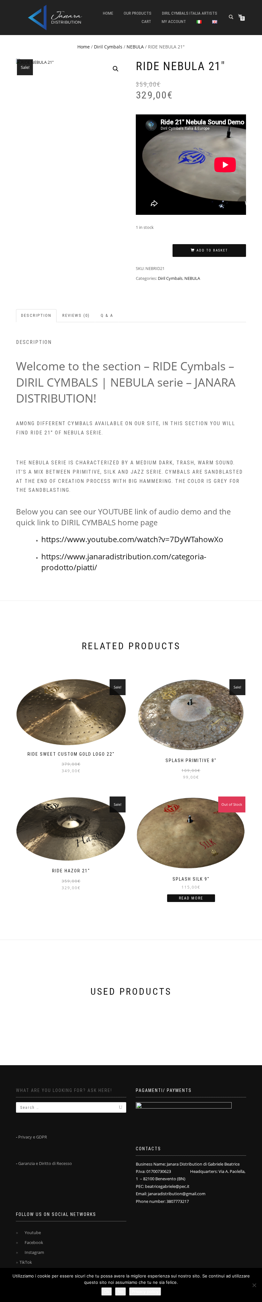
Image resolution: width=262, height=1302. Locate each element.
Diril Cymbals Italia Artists (189, 13)
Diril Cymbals (108, 47)
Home (108, 13)
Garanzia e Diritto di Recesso (45, 1163)
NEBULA (135, 47)
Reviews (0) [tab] (76, 315)
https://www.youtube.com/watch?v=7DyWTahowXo (132, 539)
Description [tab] (36, 315)
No (120, 1291)
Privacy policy (145, 1291)
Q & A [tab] (107, 315)
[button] (115, 69)
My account (174, 21)
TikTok (25, 1262)
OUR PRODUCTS (137, 13)
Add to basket (212, 250)
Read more (191, 898)
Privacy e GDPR (32, 1137)
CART (146, 21)
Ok (106, 1291)
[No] (254, 1285)
